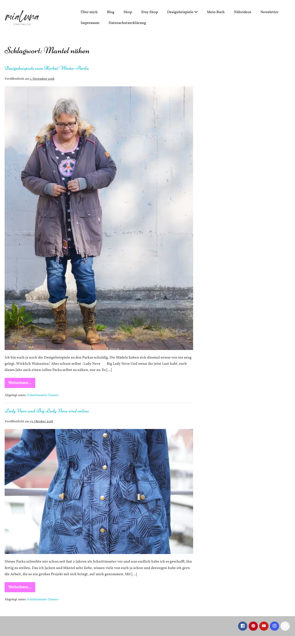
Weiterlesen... (21, 384)
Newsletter (269, 12)
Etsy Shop (149, 12)
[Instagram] (274, 626)
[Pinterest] (253, 626)
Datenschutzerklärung (127, 23)
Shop (128, 12)
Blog (110, 12)
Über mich (89, 12)
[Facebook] (242, 626)
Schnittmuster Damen (42, 395)
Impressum (90, 23)
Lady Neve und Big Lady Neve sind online (47, 410)
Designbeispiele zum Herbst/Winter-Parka (47, 68)
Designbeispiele (180, 12)
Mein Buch (216, 12)
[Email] (285, 626)
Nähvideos (242, 12)
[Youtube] (263, 626)
